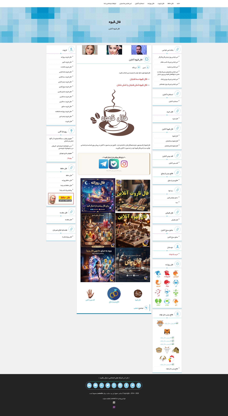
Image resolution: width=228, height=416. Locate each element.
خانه (178, 3)
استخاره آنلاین (139, 3)
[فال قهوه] (132, 230)
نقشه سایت (106, 398)
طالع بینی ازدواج (173, 180)
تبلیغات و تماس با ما (110, 3)
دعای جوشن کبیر (172, 197)
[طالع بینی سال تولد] (167, 344)
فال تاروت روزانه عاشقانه (63, 111)
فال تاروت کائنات (66, 66)
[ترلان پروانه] (114, 50)
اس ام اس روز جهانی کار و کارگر (168, 57)
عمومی (136, 308)
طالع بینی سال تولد (172, 368)
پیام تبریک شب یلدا (65, 190)
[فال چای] (132, 265)
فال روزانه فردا (67, 236)
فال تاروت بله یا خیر (65, 116)
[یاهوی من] (138, 385)
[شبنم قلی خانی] (89, 50)
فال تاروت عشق (67, 106)
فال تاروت (161, 3)
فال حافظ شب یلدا (66, 185)
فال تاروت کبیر (67, 61)
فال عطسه (68, 219)
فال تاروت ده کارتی (65, 101)
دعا (177, 202)
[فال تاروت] (132, 196)
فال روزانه (151, 3)
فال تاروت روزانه (66, 57)
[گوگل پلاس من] (101, 385)
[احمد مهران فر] (139, 50)
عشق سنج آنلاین (172, 237)
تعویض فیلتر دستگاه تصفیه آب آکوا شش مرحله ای (61, 139)
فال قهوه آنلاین (135, 59)
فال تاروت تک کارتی (65, 71)
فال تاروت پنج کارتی (65, 86)
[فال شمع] (98, 230)
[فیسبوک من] (126, 385)
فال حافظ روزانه (67, 180)
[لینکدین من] (89, 385)
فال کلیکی (174, 219)
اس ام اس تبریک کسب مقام (169, 61)
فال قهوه (115, 21)
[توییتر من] (107, 385)
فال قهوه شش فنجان (171, 145)
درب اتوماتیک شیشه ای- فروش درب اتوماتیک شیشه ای (62, 147)
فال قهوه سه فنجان (172, 140)
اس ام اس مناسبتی (125, 3)
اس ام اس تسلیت (172, 66)
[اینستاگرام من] (120, 385)
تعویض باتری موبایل (65, 153)
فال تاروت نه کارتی (66, 96)
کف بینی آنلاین (173, 163)
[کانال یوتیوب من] (95, 385)
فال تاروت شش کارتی (65, 91)
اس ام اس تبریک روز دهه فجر (168, 84)
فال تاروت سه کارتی (65, 76)
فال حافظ (170, 3)
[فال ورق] (98, 265)
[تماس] (114, 385)
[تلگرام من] (132, 385)
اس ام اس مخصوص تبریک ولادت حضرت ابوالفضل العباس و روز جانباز (168, 73)
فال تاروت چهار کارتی (65, 81)
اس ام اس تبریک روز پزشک (169, 79)
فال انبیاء (175, 118)
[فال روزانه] (98, 196)
